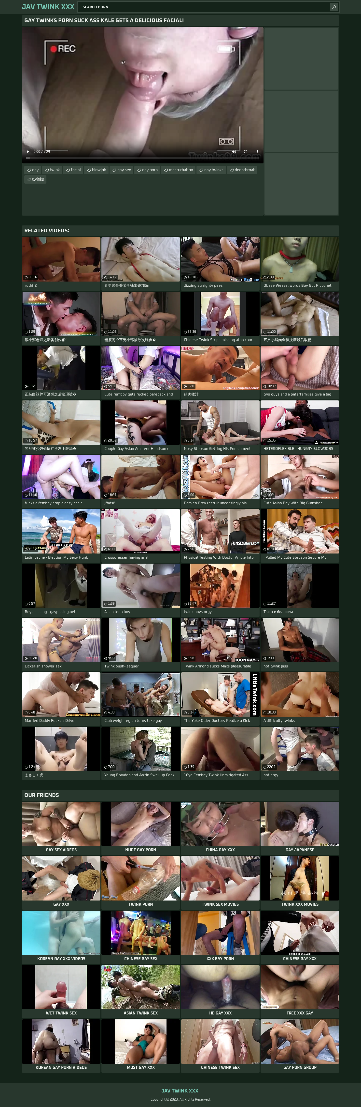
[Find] (334, 7)
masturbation (181, 170)
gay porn (150, 170)
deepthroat (245, 170)
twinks (38, 179)
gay (35, 170)
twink (55, 170)
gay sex (124, 170)
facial (76, 170)
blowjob (99, 170)
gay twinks (213, 170)
